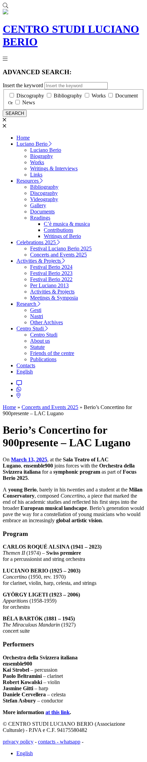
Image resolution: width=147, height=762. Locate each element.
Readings (40, 218)
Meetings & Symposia (54, 298)
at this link (57, 712)
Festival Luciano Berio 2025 (61, 248)
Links (36, 175)
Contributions (58, 230)
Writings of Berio (62, 236)
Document (126, 95)
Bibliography (68, 95)
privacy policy (18, 742)
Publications (43, 359)
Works (99, 95)
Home (23, 138)
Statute (37, 347)
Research (27, 304)
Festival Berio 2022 (51, 279)
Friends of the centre (52, 353)
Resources (28, 181)
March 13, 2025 (29, 459)
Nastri (36, 316)
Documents (42, 211)
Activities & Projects (39, 261)
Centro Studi (30, 328)
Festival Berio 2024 (51, 267)
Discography (30, 95)
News (28, 102)
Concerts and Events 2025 (58, 255)
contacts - (49, 742)
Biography (41, 156)
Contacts (25, 365)
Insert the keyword (23, 85)
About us (40, 341)
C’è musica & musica (67, 224)
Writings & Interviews (54, 168)
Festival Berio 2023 (51, 273)
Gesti (35, 310)
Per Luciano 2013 (49, 285)
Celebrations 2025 (36, 242)
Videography (44, 199)
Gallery (38, 205)
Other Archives (46, 322)
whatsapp (70, 742)
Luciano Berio (32, 144)
